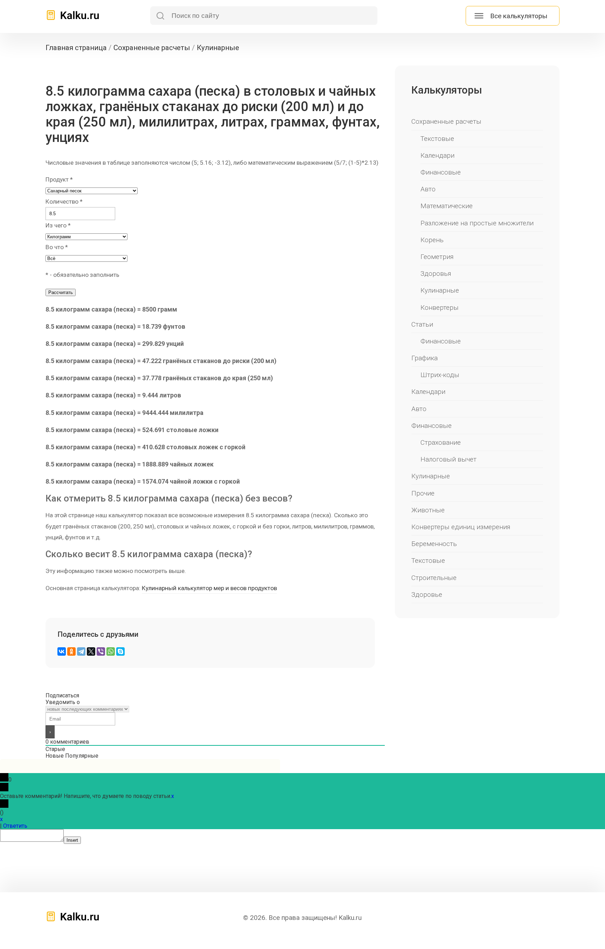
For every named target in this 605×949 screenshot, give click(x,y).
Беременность (434, 544)
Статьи (422, 324)
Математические (446, 206)
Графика (424, 358)
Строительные (434, 578)
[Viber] (101, 651)
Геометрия (437, 257)
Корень (432, 240)
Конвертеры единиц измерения (460, 527)
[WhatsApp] (110, 651)
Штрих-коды (439, 375)
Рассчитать (60, 292)
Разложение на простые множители (477, 223)
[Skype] (120, 651)
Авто (428, 189)
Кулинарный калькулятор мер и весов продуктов (209, 588)
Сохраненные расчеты (446, 121)
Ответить (15, 825)
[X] (91, 651)
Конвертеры (439, 307)
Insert (72, 840)
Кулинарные (439, 290)
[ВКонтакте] (61, 651)
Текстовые (437, 139)
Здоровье (426, 594)
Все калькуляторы (518, 16)
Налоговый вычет (448, 459)
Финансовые (440, 172)
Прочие (422, 493)
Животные (428, 510)
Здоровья (435, 273)
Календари (437, 155)
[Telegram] (81, 651)
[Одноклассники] (71, 651)
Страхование (440, 442)
